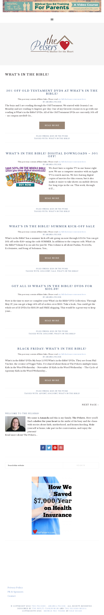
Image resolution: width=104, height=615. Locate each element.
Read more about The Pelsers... (21, 435)
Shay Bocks (75, 611)
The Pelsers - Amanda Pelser (49, 606)
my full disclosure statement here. (72, 99)
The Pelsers (52, 43)
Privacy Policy (15, 587)
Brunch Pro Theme (55, 611)
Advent (43, 393)
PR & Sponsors (15, 592)
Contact (12, 596)
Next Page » (90, 404)
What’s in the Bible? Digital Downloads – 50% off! (52, 155)
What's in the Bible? (59, 138)
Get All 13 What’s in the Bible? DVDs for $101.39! (52, 288)
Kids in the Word (59, 136)
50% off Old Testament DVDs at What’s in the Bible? (52, 92)
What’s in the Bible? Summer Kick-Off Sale (52, 226)
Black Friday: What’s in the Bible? (52, 348)
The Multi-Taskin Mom (45, 608)
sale (53, 271)
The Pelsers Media (76, 608)
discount (45, 271)
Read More (52, 125)
